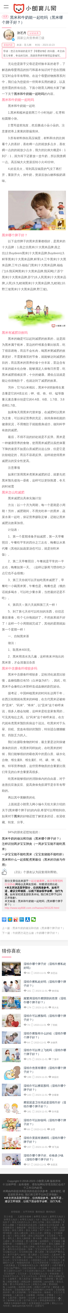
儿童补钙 (55, 1254)
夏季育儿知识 (56, 1216)
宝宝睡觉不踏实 (38, 1244)
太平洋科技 (28, 1211)
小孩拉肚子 (56, 1262)
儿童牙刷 (12, 1298)
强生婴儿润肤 (54, 1271)
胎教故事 (21, 1227)
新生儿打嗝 (38, 1222)
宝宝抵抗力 (54, 1260)
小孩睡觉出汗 (21, 1244)
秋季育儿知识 (10, 1219)
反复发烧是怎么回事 (39, 1303)
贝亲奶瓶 (48, 1279)
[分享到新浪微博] (16, 919)
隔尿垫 (22, 1298)
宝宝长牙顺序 (42, 1257)
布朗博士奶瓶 (25, 1287)
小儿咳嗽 (42, 1268)
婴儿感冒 (39, 1252)
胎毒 (30, 1249)
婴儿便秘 (28, 1257)
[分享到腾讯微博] (21, 919)
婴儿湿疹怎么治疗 (13, 1271)
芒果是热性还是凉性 (27, 1225)
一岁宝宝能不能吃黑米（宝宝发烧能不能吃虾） (33, 854)
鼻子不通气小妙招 (17, 1254)
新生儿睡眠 (54, 1244)
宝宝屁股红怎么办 (38, 1273)
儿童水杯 (18, 1295)
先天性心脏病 (44, 1246)
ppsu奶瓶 (49, 1281)
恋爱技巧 (39, 1306)
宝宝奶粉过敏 (25, 1252)
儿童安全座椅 (24, 1216)
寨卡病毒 (37, 1238)
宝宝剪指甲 (9, 1273)
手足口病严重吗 (12, 1268)
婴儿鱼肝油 (24, 1279)
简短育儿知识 (49, 1219)
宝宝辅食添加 (35, 1292)
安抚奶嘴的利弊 (22, 1289)
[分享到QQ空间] (10, 919)
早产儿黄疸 (52, 1227)
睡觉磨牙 (44, 1265)
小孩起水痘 (55, 1268)
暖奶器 (56, 1287)
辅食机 (47, 1292)
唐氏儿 (11, 1238)
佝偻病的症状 (23, 1262)
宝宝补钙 (44, 1254)
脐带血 (47, 1233)
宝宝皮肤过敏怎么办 (34, 1271)
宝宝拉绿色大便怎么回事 (47, 1249)
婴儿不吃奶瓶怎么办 (20, 1284)
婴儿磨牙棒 (31, 1241)
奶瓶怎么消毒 (39, 1284)
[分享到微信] (33, 919)
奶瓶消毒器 (13, 1281)
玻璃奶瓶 (37, 1279)
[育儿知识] (34, 9)
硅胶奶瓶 (37, 1281)
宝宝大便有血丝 (20, 1260)
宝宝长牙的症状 (41, 1262)
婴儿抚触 (16, 1257)
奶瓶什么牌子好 (42, 1287)
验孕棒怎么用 (14, 1300)
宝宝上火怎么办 (29, 1276)
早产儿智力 (45, 1230)
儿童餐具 (12, 1279)
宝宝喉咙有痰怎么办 (28, 1265)
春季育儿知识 (40, 1216)
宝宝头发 (22, 1273)
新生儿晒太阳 (21, 1233)
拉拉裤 (31, 1298)
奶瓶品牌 (25, 1281)
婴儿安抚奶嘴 (19, 1292)
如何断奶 (44, 1241)
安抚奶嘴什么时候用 (43, 1289)
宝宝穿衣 (51, 1235)
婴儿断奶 (32, 1254)
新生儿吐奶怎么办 (21, 1222)
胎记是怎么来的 (36, 1227)
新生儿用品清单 (36, 1235)
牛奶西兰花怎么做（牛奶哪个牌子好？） (36, 932)
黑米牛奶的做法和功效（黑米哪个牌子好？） (32, 838)
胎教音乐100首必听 (49, 1225)
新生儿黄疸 (17, 1230)
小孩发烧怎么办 (38, 1260)
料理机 (40, 1295)
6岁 (37, 1219)
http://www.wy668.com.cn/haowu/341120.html (32, 907)
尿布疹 (42, 1276)
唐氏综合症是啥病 (17, 1249)
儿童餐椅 (30, 1295)
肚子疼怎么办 (30, 1300)
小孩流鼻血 (9, 1265)
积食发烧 (54, 1273)
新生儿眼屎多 (53, 1222)
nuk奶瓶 (12, 1287)
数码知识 (40, 1211)
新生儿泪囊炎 (51, 1238)
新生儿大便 (36, 1233)
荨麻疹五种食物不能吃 (15, 1303)
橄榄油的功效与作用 (22, 1306)
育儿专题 (8, 1216)
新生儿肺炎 (29, 1246)
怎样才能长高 (29, 1268)
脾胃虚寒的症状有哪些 (51, 1300)
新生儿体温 (31, 1230)
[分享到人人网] (27, 919)
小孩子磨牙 (57, 1265)
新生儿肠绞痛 (23, 1238)
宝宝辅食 (55, 1241)
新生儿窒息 (20, 1235)
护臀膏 (50, 1295)
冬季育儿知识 (26, 1219)
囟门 (10, 1235)
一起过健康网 (36, 880)
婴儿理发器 (17, 1241)
